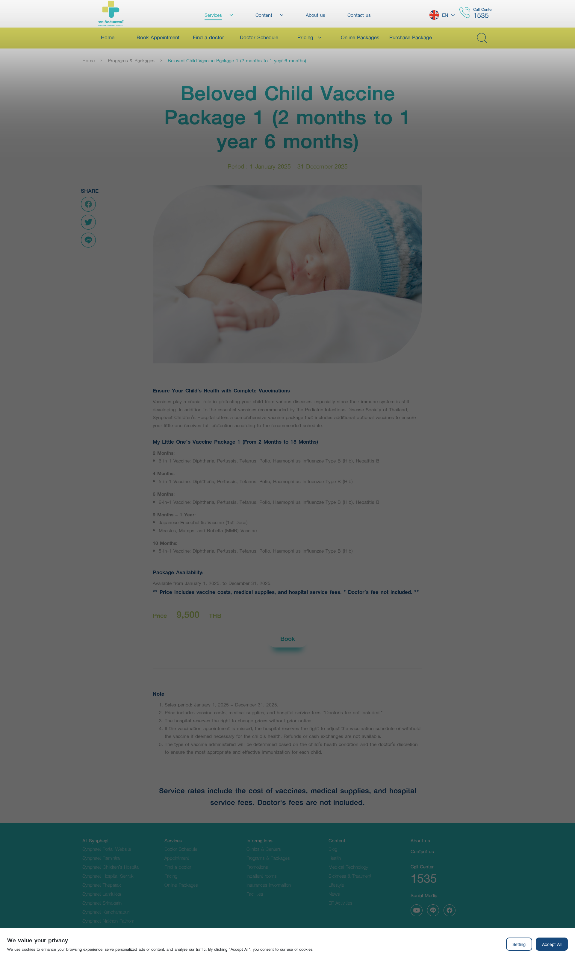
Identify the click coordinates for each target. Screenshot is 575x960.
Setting (519, 944)
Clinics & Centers (263, 848)
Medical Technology (348, 866)
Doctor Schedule (180, 848)
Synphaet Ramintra (101, 857)
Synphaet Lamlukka (101, 893)
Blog (333, 848)
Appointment (176, 857)
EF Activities (340, 902)
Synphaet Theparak (101, 884)
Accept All (552, 944)
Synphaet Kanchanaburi (106, 911)
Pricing (170, 875)
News (334, 893)
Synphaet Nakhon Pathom (108, 920)
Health (335, 857)
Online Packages (181, 884)
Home (88, 60)
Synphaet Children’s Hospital (111, 866)
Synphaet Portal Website (106, 848)
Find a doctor (177, 866)
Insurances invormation (268, 884)
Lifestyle (336, 884)
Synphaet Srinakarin (102, 902)
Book (287, 638)
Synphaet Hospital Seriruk (107, 875)
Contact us (422, 851)
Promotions (257, 866)
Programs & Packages (131, 60)
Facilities (254, 893)
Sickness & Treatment (350, 875)
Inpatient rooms (261, 875)
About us (420, 840)
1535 (481, 15)
